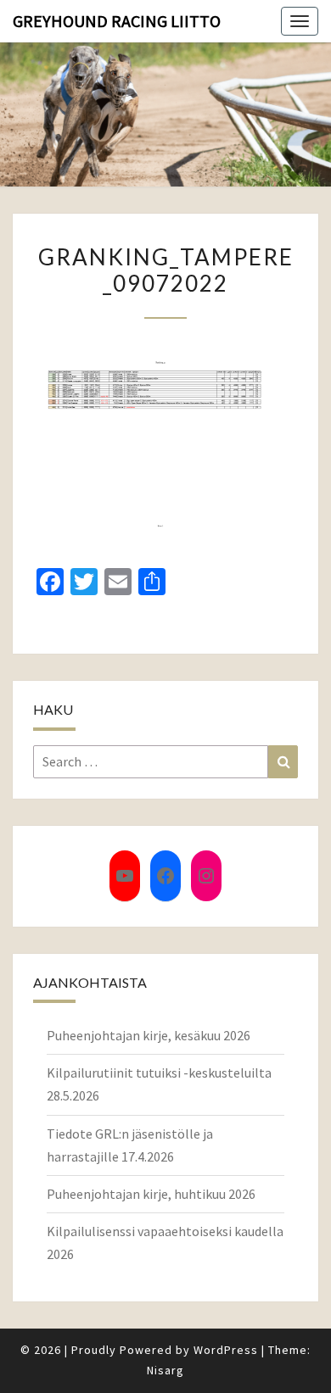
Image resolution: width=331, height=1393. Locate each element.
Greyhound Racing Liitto (117, 20)
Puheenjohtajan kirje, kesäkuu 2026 (148, 1035)
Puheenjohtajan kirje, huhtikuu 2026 (151, 1193)
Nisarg (165, 1370)
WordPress (226, 1349)
